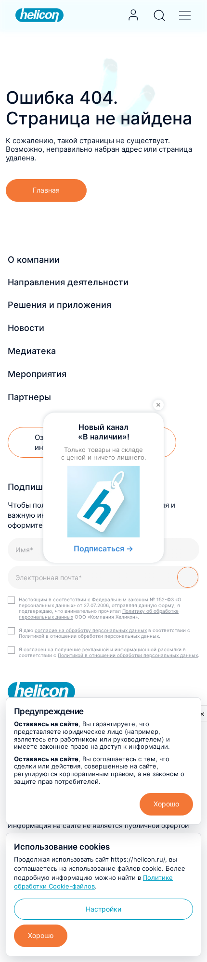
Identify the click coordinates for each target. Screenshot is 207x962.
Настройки (103, 909)
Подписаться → (103, 548)
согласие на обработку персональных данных (91, 630)
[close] (202, 713)
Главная (46, 190)
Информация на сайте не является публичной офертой (98, 825)
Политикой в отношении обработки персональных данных (128, 655)
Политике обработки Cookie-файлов (93, 882)
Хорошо (166, 804)
